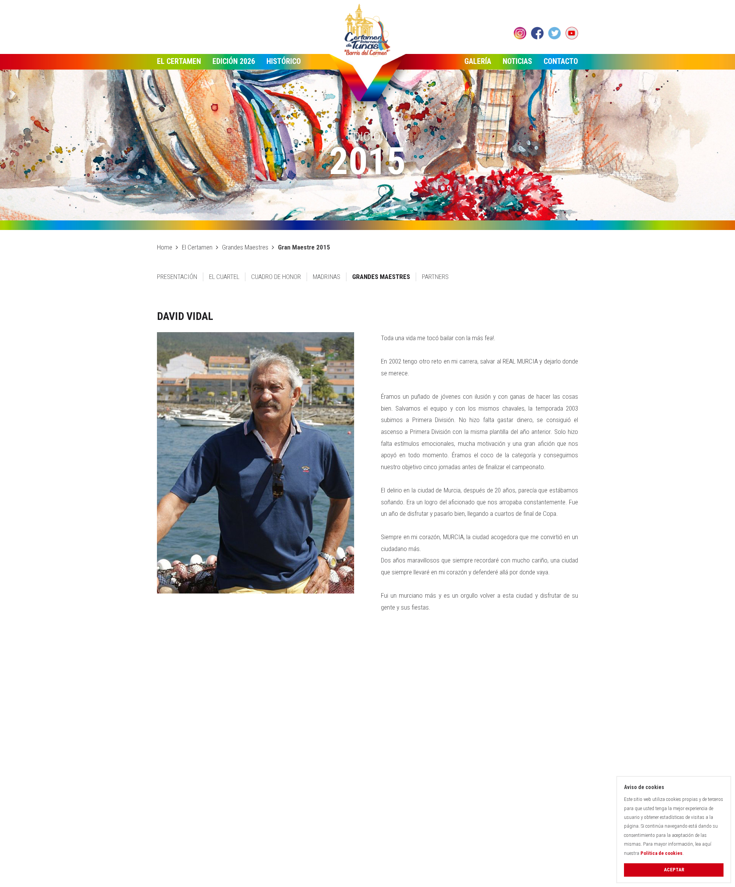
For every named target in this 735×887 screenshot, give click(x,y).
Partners (435, 276)
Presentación (177, 276)
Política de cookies (661, 853)
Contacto (561, 61)
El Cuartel (224, 276)
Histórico (283, 61)
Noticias (517, 61)
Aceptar (674, 869)
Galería (477, 61)
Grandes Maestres (245, 247)
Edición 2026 (233, 61)
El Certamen (179, 61)
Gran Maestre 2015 (304, 247)
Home (164, 247)
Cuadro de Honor (276, 276)
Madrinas (326, 276)
